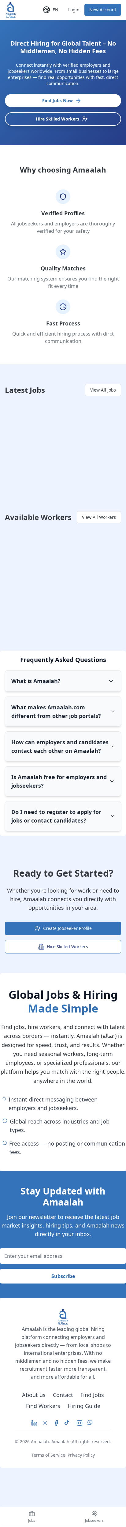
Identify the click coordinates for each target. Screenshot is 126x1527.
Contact (63, 1395)
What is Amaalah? (36, 681)
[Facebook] (56, 1423)
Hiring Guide (84, 1406)
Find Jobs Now (57, 100)
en (55, 10)
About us (34, 1395)
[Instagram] (79, 1423)
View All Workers (99, 517)
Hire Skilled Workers (57, 119)
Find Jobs (92, 1395)
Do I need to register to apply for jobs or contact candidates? (56, 816)
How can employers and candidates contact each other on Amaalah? (60, 746)
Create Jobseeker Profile (67, 928)
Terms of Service (48, 1455)
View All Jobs (103, 390)
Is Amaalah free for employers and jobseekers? (59, 781)
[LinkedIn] (34, 1423)
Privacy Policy (81, 1455)
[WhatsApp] (91, 1423)
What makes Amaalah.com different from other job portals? (56, 711)
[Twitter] (45, 1423)
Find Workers (43, 1406)
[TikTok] (68, 1423)
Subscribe (63, 1276)
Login (74, 10)
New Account (102, 10)
